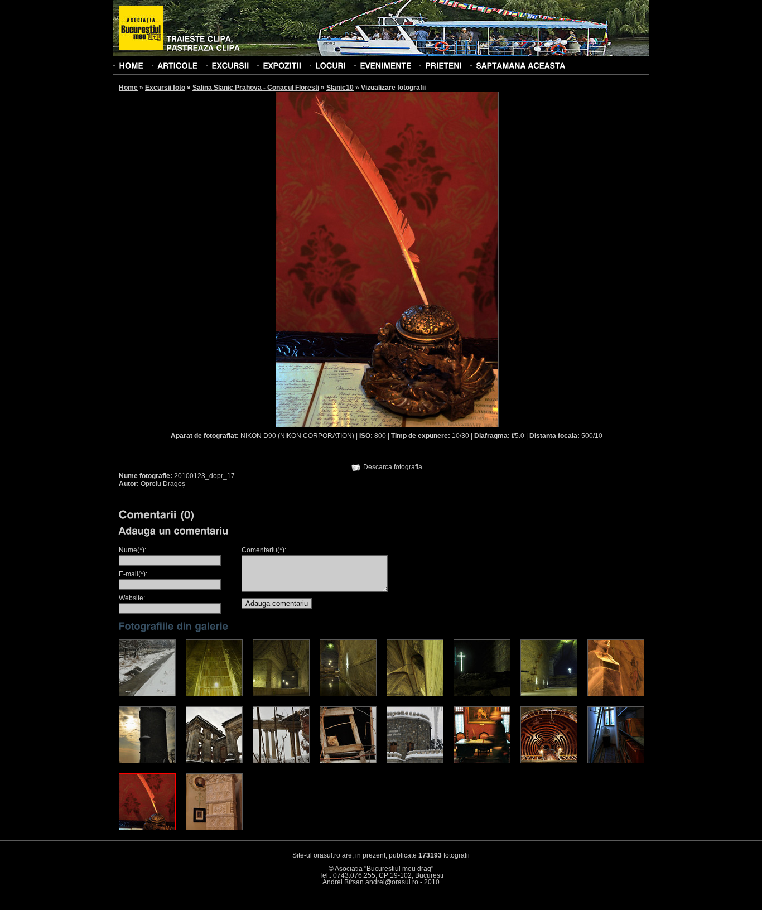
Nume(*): (132, 550)
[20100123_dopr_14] (482, 761)
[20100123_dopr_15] (548, 761)
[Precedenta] (331, 259)
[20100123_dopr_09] (147, 761)
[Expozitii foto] (282, 65)
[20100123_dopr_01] (147, 694)
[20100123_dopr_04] (348, 694)
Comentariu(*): (264, 550)
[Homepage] (141, 28)
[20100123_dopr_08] (615, 694)
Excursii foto (165, 88)
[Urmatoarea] (443, 259)
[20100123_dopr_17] (147, 828)
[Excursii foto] (230, 65)
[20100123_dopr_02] (214, 694)
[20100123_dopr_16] (615, 761)
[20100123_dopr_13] (415, 761)
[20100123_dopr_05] (415, 694)
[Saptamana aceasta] (520, 65)
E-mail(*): (133, 574)
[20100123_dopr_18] (214, 828)
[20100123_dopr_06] (482, 694)
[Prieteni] (443, 65)
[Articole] (177, 65)
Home (128, 88)
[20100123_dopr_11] (281, 761)
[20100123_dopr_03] (281, 694)
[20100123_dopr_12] (348, 761)
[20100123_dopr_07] (548, 694)
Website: (132, 598)
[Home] (131, 65)
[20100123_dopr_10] (214, 761)
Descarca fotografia (392, 467)
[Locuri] (330, 65)
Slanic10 (340, 88)
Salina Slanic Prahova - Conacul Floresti (255, 88)
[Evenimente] (385, 65)
